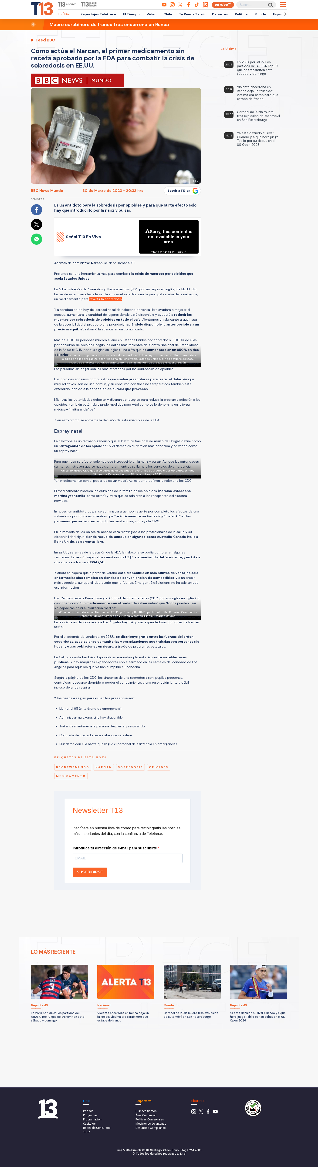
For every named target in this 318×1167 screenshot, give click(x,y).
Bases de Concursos (97, 1128)
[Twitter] (201, 1113)
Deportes (220, 14)
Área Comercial (145, 1115)
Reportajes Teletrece (98, 14)
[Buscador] (270, 5)
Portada (88, 1111)
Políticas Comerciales (149, 1119)
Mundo (260, 14)
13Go (86, 1132)
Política (241, 14)
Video (151, 14)
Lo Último (66, 14)
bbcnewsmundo (72, 767)
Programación (92, 1119)
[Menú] (282, 4)
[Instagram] (193, 1113)
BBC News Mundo (47, 190)
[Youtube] (215, 1113)
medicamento (71, 776)
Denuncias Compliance (150, 1128)
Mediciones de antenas (150, 1123)
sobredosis (130, 767)
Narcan (103, 767)
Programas (90, 1115)
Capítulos (89, 1123)
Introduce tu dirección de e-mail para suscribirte (115, 848)
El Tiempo (131, 14)
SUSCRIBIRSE (90, 872)
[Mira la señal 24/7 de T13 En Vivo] (223, 5)
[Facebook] (208, 1113)
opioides (158, 767)
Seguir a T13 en (179, 191)
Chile (167, 14)
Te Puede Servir (192, 14)
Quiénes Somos (146, 1111)
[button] (284, 14)
